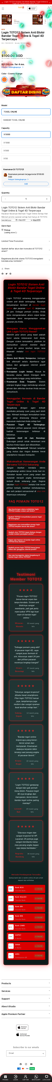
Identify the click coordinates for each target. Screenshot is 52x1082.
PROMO (5, 1080)
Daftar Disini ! (35, 3)
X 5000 (7, 134)
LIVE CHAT (47, 1080)
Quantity (5, 193)
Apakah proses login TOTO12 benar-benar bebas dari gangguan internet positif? (24, 548)
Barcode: (17, 43)
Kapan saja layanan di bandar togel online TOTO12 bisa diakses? (24, 541)
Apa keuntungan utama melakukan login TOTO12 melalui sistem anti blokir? (23, 510)
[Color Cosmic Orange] (4, 79)
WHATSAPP (36, 1080)
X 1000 (7, 143)
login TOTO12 (21, 485)
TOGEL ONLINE (10, 112)
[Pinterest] (11, 274)
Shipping (14, 58)
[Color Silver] (21, 79)
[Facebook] (3, 274)
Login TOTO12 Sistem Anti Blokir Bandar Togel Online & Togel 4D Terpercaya (26, 2)
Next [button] (49, 2)
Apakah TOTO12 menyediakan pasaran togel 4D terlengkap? (25, 518)
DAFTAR (26, 1080)
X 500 (6, 150)
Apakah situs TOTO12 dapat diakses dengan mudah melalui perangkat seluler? (24, 533)
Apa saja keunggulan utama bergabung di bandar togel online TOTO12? (24, 556)
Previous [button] (2, 2)
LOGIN (15, 1080)
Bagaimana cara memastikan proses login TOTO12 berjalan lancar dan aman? (24, 525)
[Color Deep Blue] (12, 79)
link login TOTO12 (35, 352)
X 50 (6, 158)
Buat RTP (36, 220)
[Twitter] (7, 274)
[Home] (21, 7)
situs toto (41, 491)
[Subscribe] (43, 1053)
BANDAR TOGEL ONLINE (14, 120)
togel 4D (30, 308)
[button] (3, 9)
